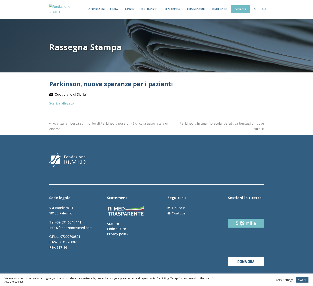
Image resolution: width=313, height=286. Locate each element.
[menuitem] (264, 9)
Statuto (113, 224)
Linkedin (178, 208)
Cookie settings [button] (283, 279)
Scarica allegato (61, 103)
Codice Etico (116, 229)
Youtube (178, 213)
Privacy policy (117, 234)
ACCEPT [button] (302, 279)
